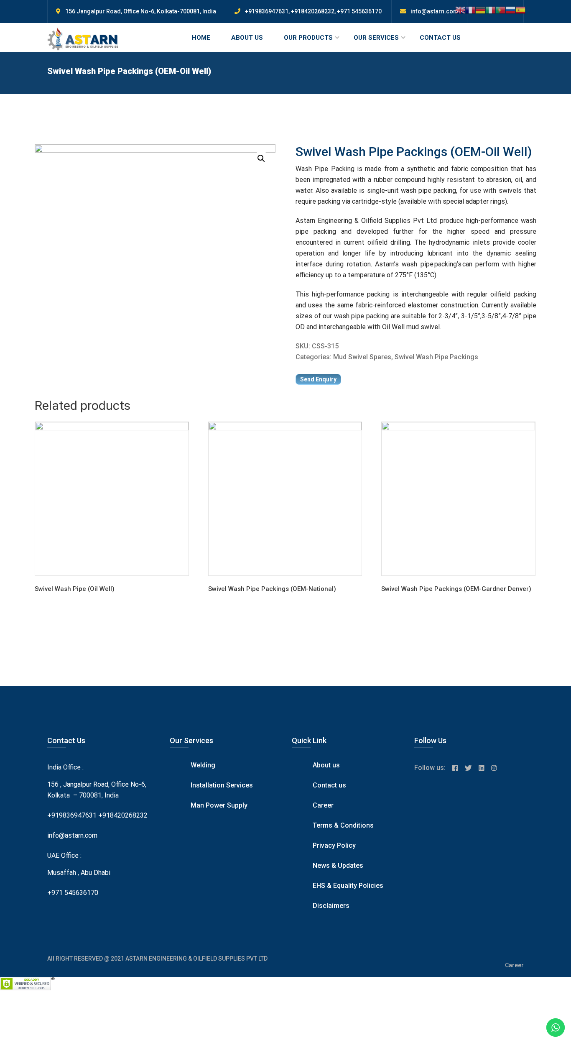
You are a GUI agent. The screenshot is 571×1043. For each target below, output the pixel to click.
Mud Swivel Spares (362, 357)
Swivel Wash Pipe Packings (436, 357)
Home (201, 37)
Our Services (376, 37)
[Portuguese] (500, 9)
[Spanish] (520, 9)
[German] (480, 9)
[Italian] (490, 9)
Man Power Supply (219, 805)
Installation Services (222, 785)
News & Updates (338, 865)
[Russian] (510, 9)
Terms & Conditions (343, 825)
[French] (470, 9)
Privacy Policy (334, 845)
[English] (460, 9)
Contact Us (440, 37)
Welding (203, 765)
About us (326, 765)
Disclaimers (331, 906)
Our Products (308, 37)
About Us (247, 37)
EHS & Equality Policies (348, 886)
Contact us (329, 785)
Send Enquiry (318, 379)
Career (323, 805)
